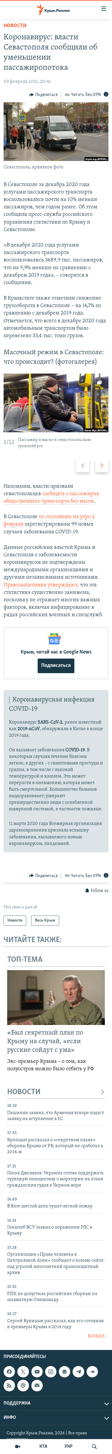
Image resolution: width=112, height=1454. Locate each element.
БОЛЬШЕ (96, 1336)
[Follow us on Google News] (64, 1371)
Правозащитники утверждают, (41, 585)
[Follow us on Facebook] (9, 1371)
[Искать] (94, 1446)
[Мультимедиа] (18, 1446)
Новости (15, 26)
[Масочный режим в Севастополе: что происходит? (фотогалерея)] (56, 403)
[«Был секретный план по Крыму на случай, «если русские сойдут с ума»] (56, 997)
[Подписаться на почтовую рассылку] (37, 1385)
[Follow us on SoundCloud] (92, 1371)
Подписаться (56, 665)
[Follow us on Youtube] (37, 1371)
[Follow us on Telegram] (78, 1371)
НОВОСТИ (24, 1092)
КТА (43, 1446)
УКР (69, 1446)
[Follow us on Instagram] (50, 1371)
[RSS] (9, 1385)
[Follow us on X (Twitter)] (23, 1371)
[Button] (43, 95)
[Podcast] (23, 1385)
